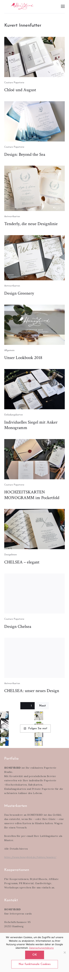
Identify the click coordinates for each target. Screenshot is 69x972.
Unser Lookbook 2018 (23, 358)
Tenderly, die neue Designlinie (31, 224)
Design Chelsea (17, 626)
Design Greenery (19, 293)
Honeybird (22, 6)
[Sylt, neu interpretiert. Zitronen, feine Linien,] (38, 715)
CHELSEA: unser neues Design (31, 691)
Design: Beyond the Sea (24, 154)
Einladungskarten (13, 415)
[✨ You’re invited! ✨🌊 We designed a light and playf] (38, 741)
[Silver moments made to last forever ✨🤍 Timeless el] (4, 724)
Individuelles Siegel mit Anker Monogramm (31, 425)
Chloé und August (20, 90)
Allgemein (9, 350)
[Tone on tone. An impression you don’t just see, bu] (4, 715)
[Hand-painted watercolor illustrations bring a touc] (38, 724)
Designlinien (10, 555)
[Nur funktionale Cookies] (64, 952)
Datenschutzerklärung (41, 947)
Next (42, 705)
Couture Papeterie (14, 82)
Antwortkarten (12, 216)
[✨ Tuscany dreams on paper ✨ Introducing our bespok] (38, 733)
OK (34, 954)
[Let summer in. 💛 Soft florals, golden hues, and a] (4, 733)
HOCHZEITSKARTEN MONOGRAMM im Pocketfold (31, 495)
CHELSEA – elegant (21, 562)
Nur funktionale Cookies (35, 964)
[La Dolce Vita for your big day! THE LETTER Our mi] (4, 741)
